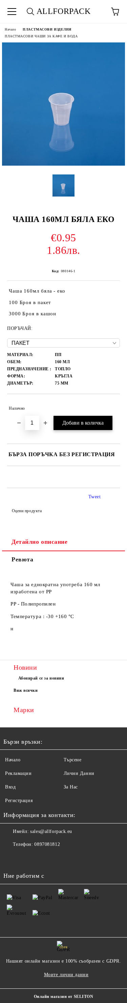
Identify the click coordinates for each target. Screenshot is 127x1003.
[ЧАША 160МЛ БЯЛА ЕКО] (63, 164)
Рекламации (18, 773)
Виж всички (26, 690)
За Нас (71, 787)
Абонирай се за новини (41, 678)
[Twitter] (27, 858)
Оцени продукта (27, 510)
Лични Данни (79, 773)
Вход (10, 787)
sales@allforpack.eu (51, 831)
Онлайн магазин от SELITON (63, 996)
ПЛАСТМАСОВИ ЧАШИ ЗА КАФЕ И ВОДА (41, 36)
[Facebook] (12, 858)
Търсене (73, 759)
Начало (10, 29)
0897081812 (47, 844)
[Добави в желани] (110, 405)
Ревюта (22, 559)
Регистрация (19, 800)
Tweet (94, 496)
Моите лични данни (66, 974)
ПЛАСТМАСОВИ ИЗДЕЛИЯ (47, 29)
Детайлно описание (40, 541)
